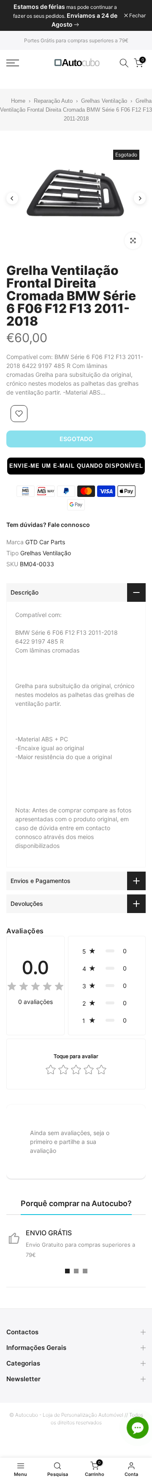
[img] (35, 988)
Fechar (137, 15)
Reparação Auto (53, 101)
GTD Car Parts (45, 542)
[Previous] (12, 198)
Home (13, 101)
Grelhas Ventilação (104, 101)
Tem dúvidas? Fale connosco (48, 524)
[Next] (140, 198)
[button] (76, 466)
